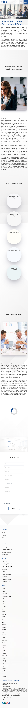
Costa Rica (4, 608)
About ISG (4, 535)
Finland (3, 622)
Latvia (3, 632)
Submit (14, 508)
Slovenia (4, 660)
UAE (3, 671)
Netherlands (4, 640)
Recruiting (4, 546)
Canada (3, 601)
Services (4, 543)
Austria (3, 588)
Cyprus (3, 611)
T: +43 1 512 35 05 (6, 686)
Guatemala (4, 627)
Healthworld (4, 569)
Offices (3, 532)
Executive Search (5, 547)
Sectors (4, 558)
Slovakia (4, 658)
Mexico (3, 637)
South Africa (4, 661)
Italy (3, 630)
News (3, 537)
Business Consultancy (6, 564)
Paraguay (4, 645)
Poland (3, 650)
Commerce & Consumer (7, 566)
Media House (5, 551)
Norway (3, 642)
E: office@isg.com (5, 684)
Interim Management (6, 552)
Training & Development (7, 549)
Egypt (3, 619)
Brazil (3, 598)
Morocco (4, 639)
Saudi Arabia (4, 655)
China (3, 604)
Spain (3, 663)
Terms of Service (5, 701)
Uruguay (4, 676)
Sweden (3, 665)
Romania (4, 653)
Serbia (3, 656)
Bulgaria (4, 599)
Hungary (4, 629)
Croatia (3, 609)
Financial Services (6, 568)
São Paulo (4, 668)
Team (3, 534)
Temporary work (5, 554)
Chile (3, 603)
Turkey (3, 670)
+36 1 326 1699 (12, 449)
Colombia (4, 606)
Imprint (3, 699)
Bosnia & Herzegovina (6, 596)
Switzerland (4, 666)
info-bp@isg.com (13, 443)
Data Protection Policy (7, 697)
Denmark (4, 614)
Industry (4, 571)
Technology (4, 576)
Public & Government (6, 574)
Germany (4, 624)
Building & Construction (7, 563)
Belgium (3, 591)
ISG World (4, 529)
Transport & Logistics (6, 579)
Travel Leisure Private (6, 581)
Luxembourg (4, 635)
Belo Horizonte (5, 593)
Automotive (4, 561)
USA (3, 673)
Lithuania (4, 634)
